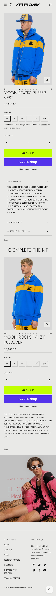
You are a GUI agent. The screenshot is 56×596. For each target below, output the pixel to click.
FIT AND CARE (14, 222)
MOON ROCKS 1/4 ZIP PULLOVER (25, 339)
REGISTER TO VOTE (12, 560)
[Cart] (50, 4)
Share (6, 240)
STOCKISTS (8, 564)
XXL (44, 118)
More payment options (28, 169)
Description (14, 181)
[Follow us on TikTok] (39, 565)
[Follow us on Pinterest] (34, 570)
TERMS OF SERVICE (12, 578)
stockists (44, 124)
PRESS (6, 554)
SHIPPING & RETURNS (18, 231)
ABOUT (7, 544)
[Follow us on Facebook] (39, 570)
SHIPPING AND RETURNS (10, 572)
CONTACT (8, 549)
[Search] (11, 4)
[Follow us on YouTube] (44, 570)
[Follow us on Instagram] (34, 565)
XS (7, 118)
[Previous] (5, 89)
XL (36, 118)
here (17, 127)
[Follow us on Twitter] (44, 565)
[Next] (51, 89)
